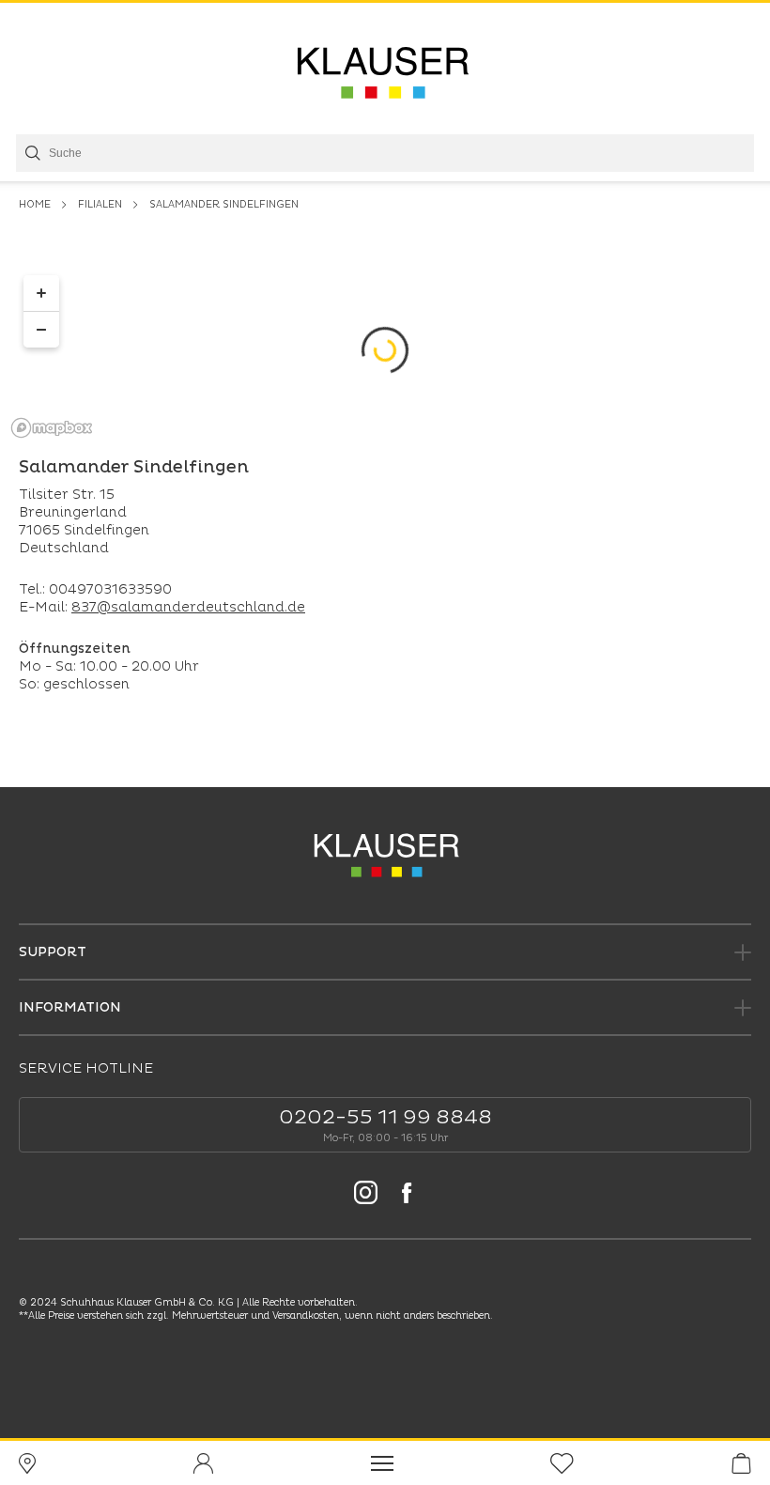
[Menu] (382, 1463)
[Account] (202, 1463)
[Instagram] (365, 1195)
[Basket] (741, 1463)
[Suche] (31, 153)
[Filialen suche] (27, 1463)
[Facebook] (406, 1196)
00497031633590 (110, 589)
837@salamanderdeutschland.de (188, 607)
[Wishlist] (562, 1463)
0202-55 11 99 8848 (385, 1118)
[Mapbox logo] (51, 428)
